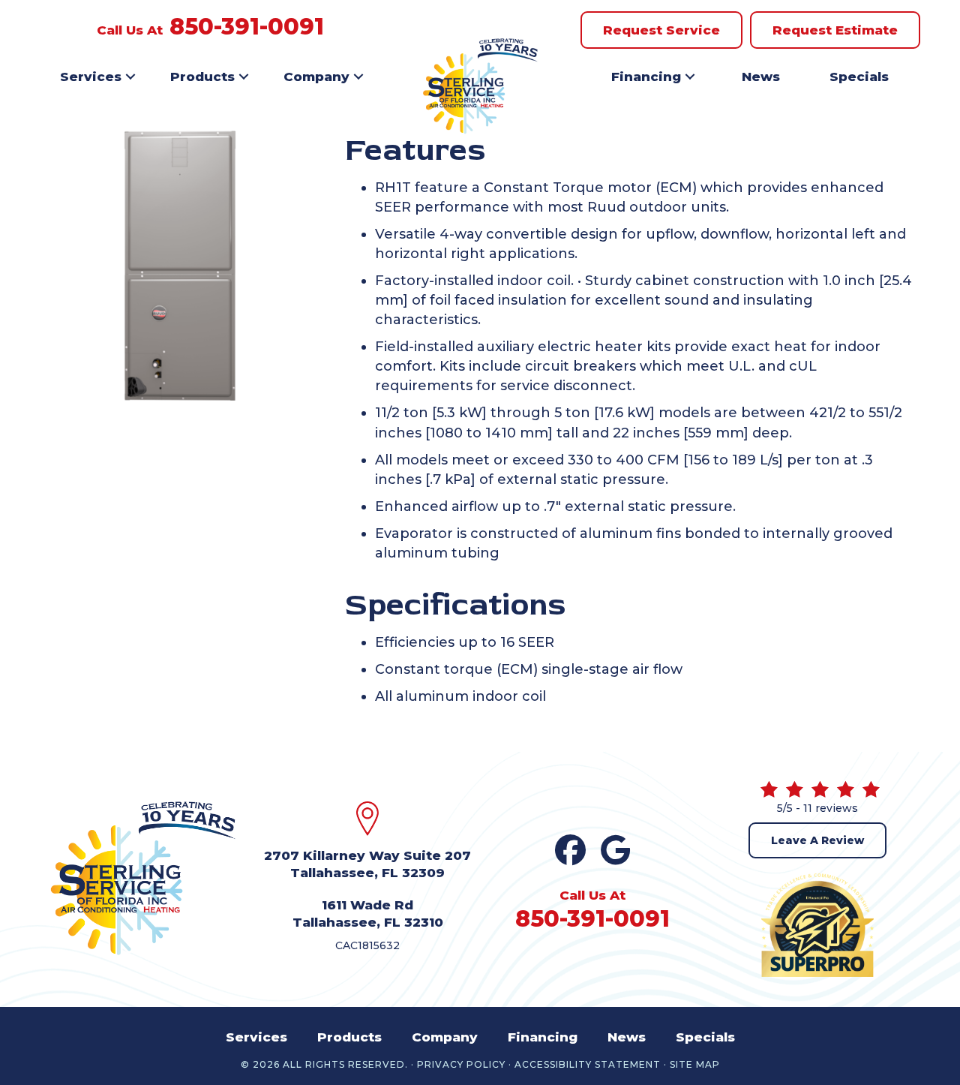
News (761, 76)
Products (202, 76)
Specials (859, 76)
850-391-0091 (247, 27)
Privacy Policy (461, 1064)
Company (317, 76)
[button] (131, 77)
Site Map (695, 1064)
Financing (646, 76)
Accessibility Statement (587, 1064)
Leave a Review (817, 840)
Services (91, 76)
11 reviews (830, 808)
